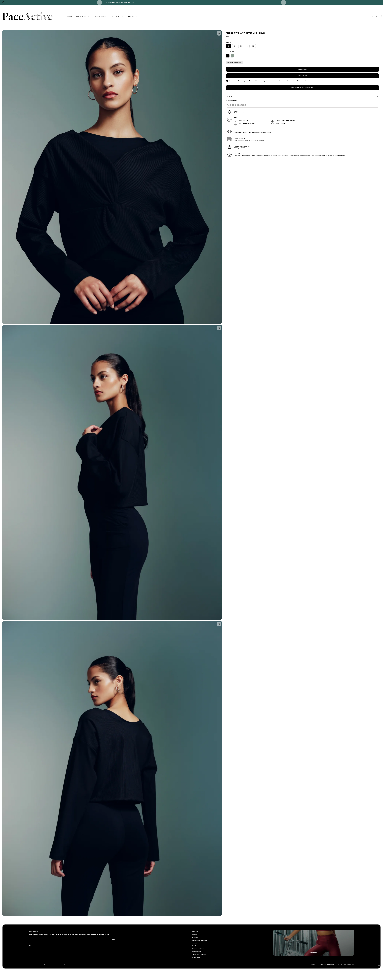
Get (313, 952)
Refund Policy (196, 951)
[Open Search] (373, 16)
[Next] (283, 2)
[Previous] (99, 2)
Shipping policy (60, 964)
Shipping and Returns (198, 949)
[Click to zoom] (219, 33)
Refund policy (32, 964)
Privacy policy (41, 964)
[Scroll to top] (379, 966)
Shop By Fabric (116, 16)
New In (69, 16)
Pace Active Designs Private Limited (331, 964)
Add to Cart (302, 69)
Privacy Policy (196, 957)
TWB (352, 964)
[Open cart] (380, 16)
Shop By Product (82, 16)
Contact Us (195, 943)
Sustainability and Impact (199, 940)
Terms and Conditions (199, 954)
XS (228, 46)
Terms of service (50, 964)
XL (253, 46)
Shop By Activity (99, 16)
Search (194, 934)
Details (229, 96)
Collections (131, 16)
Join (113, 939)
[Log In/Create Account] (376, 16)
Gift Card (195, 946)
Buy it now (303, 76)
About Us (195, 937)
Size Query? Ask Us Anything (303, 88)
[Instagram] (3, 2)
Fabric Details (231, 101)
